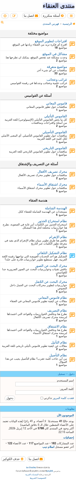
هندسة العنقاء (38, 200)
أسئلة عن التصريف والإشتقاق (38, 164)
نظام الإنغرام (58, 237)
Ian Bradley (31, 467)
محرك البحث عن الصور (51, 266)
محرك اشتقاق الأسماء (52, 184)
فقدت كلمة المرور (63, 398)
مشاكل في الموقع (54, 54)
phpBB (50, 471)
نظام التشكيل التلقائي (52, 253)
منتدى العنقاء (59, 5)
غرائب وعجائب (57, 80)
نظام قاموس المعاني (52, 298)
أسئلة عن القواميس (38, 95)
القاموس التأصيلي (54, 132)
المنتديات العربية (32, 474)
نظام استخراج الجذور (52, 221)
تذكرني (47, 398)
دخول (71, 373)
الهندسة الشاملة (56, 208)
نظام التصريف (57, 310)
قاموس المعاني (56, 103)
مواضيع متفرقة (57, 67)
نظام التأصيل (58, 355)
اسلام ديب (48, 446)
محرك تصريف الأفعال (52, 172)
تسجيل (61, 373)
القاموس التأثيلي (55, 116)
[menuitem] (53, 15)
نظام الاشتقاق (57, 326)
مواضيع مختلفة (38, 33)
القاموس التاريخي (55, 148)
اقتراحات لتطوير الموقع (51, 41)
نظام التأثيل (59, 342)
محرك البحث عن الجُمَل (51, 282)
